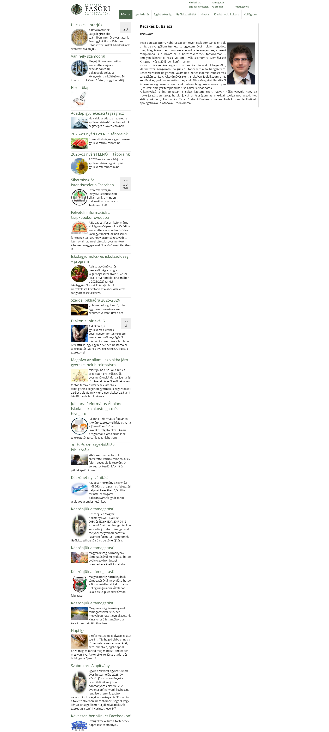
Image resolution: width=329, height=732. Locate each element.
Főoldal (125, 14)
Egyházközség (163, 14)
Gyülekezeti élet (186, 14)
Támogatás (218, 2)
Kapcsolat (217, 6)
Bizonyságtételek (198, 6)
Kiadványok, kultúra (226, 14)
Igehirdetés (142, 14)
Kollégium (250, 14)
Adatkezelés (242, 6)
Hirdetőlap (194, 2)
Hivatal (205, 14)
